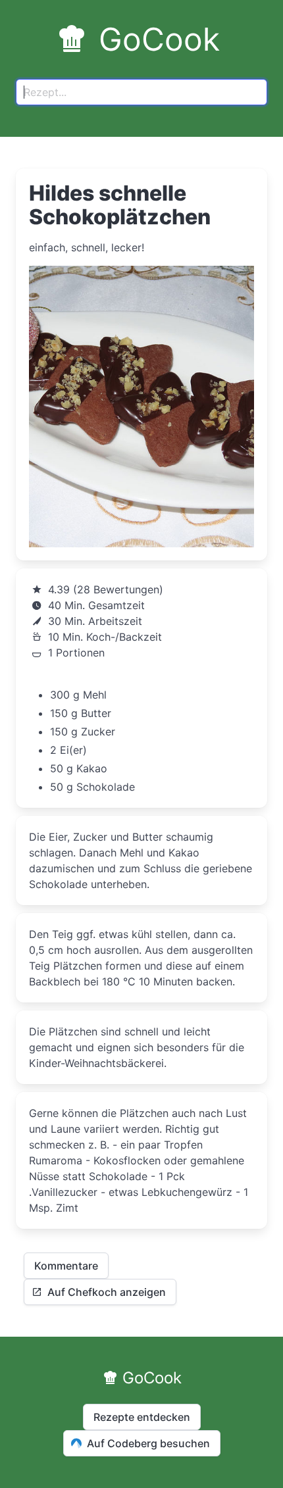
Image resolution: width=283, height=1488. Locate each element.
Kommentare (66, 1265)
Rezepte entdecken (141, 1417)
